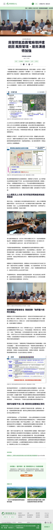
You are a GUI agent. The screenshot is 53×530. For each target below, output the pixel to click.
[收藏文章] (21, 64)
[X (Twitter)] (48, 522)
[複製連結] (32, 64)
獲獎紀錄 (38, 517)
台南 (32, 61)
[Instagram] (50, 522)
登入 (37, 4)
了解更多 (37, 527)
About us (47, 513)
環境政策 (27, 61)
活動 (28, 513)
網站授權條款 (30, 515)
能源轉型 (21, 61)
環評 (16, 61)
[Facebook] (45, 522)
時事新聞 (24, 56)
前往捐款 (26, 475)
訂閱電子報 (42, 4)
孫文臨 (27, 58)
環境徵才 (20, 513)
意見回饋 (47, 517)
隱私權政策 (29, 517)
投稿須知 (20, 517)
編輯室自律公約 (21, 515)
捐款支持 (48, 4)
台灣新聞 (29, 56)
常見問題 (38, 515)
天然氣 (36, 61)
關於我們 (38, 513)
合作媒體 (47, 515)
